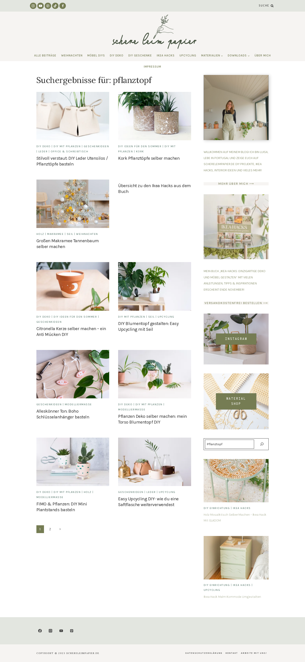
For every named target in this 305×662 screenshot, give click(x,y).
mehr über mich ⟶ (236, 184)
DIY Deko (116, 55)
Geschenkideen (96, 146)
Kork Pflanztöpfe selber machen (149, 158)
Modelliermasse (78, 404)
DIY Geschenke (140, 55)
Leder (43, 151)
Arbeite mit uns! (254, 653)
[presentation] (236, 480)
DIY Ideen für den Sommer (139, 146)
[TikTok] (55, 6)
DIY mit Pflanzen (67, 146)
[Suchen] (261, 444)
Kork (140, 151)
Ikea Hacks (166, 55)
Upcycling (188, 55)
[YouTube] (40, 6)
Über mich (263, 55)
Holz (40, 234)
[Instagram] (33, 6)
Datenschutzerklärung (203, 653)
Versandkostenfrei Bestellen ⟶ (236, 303)
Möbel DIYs (96, 55)
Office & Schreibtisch (69, 151)
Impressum (152, 66)
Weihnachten (72, 55)
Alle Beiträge (45, 55)
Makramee (55, 234)
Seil (70, 234)
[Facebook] (62, 6)
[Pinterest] (48, 6)
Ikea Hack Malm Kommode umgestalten (232, 597)
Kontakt (232, 653)
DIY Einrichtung (217, 508)
